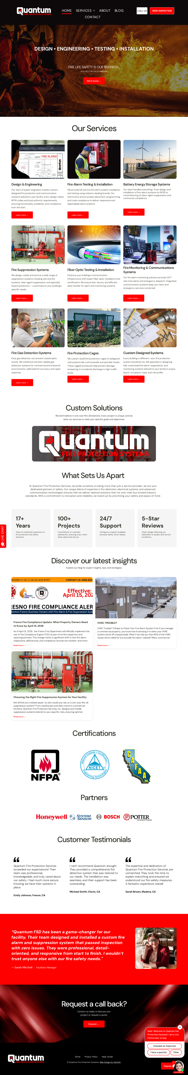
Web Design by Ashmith (110, 1062)
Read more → (19, 645)
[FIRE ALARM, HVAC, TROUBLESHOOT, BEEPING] (136, 597)
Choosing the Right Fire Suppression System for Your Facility (50, 697)
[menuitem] (68, 10)
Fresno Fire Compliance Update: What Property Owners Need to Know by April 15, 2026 (50, 624)
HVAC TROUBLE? (107, 623)
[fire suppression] (52, 672)
